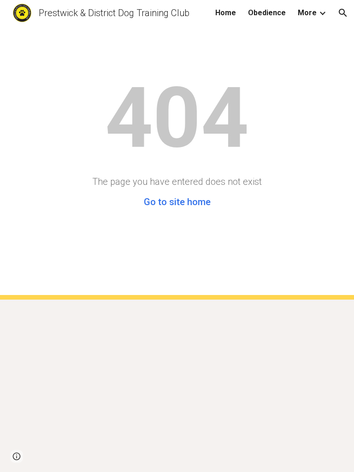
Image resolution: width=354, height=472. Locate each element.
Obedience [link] (267, 12)
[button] (343, 13)
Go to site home (177, 201)
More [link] (307, 12)
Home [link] (225, 12)
